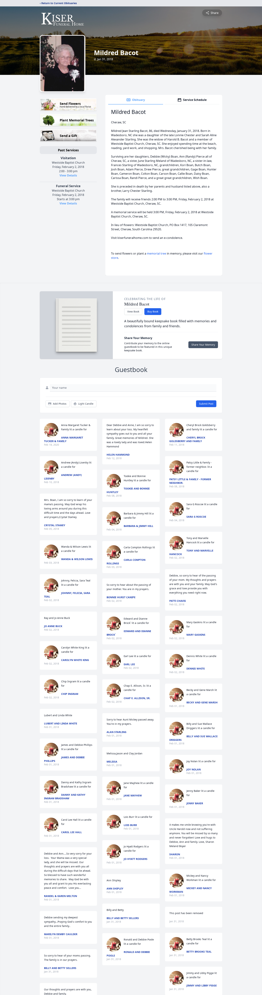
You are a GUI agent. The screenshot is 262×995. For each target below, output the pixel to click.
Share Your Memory (203, 344)
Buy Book (152, 311)
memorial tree (156, 253)
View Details (68, 175)
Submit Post (206, 403)
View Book (133, 311)
